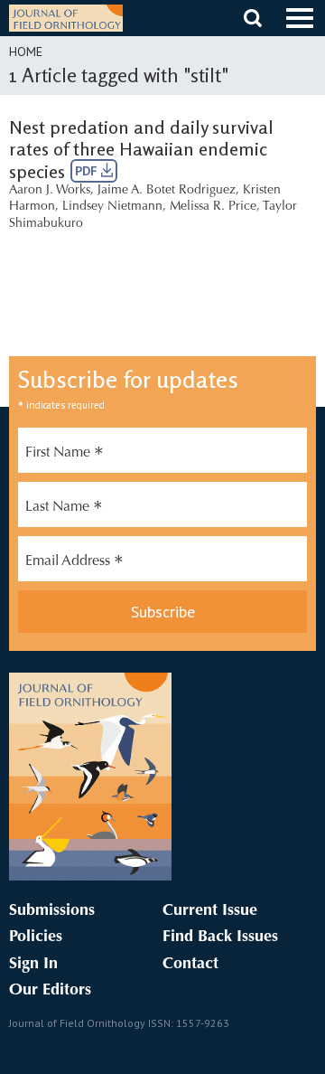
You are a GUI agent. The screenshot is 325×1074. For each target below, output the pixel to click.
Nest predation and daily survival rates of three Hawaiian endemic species (141, 149)
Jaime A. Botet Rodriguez (167, 190)
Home (25, 51)
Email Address (74, 563)
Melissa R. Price (213, 207)
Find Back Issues (220, 937)
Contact (190, 964)
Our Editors (50, 991)
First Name (64, 455)
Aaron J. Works (49, 190)
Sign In (33, 964)
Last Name (64, 509)
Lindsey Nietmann (112, 207)
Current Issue (209, 911)
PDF (88, 171)
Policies (35, 937)
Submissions (52, 911)
